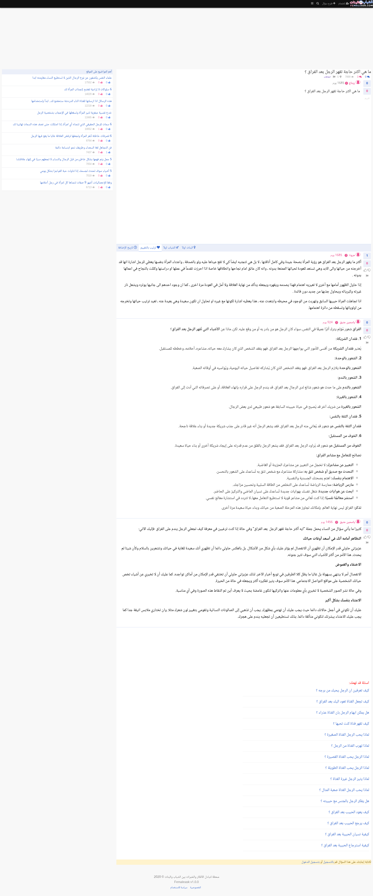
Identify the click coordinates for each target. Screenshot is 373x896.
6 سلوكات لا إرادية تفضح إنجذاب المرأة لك (88, 89)
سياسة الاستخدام (178, 887)
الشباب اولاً (169, 247)
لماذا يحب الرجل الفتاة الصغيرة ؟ (346, 735)
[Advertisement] (254, 37)
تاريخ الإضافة (126, 247)
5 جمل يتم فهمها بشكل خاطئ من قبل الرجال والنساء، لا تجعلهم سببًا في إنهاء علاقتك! (64, 159)
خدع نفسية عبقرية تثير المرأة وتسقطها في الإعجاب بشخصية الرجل (74, 112)
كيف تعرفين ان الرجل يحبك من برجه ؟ (342, 690)
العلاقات (327, 77)
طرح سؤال (327, 3)
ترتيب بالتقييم (148, 247)
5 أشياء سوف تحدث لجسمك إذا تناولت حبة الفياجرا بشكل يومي (76, 171)
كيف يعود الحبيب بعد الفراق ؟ (349, 812)
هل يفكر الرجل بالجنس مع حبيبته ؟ (345, 801)
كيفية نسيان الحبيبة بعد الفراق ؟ (347, 834)
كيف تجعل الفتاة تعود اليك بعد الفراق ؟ (342, 701)
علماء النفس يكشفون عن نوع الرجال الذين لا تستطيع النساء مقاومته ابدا (72, 78)
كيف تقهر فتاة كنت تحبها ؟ (351, 724)
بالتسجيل (328, 862)
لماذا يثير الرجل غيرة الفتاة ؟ (349, 779)
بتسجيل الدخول (311, 862)
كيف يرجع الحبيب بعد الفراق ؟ (348, 823)
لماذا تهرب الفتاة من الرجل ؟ (350, 746)
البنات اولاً (188, 247)
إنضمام (342, 3)
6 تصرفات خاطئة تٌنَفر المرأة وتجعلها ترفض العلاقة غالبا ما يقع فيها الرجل (71, 136)
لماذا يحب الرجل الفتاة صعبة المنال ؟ (344, 790)
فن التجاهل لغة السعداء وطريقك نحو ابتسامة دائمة (83, 147)
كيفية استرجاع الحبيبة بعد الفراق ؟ (345, 845)
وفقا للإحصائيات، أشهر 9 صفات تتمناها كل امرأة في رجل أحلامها (76, 182)
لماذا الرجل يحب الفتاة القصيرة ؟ (346, 757)
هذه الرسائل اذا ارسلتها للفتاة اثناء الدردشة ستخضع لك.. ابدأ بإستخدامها (71, 101)
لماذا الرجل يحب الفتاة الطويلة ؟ (347, 768)
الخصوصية (195, 887)
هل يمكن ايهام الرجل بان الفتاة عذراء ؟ (342, 712)
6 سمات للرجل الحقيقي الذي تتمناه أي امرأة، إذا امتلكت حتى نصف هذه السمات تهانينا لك (62, 124)
